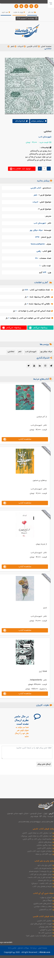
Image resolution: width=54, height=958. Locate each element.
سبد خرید (5, 12)
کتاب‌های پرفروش (45, 927)
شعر (12, 46)
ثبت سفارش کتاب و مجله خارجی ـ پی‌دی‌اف (36, 836)
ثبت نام (31, 12)
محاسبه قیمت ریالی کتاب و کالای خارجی (37, 839)
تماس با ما (12, 948)
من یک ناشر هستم (45, 880)
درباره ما (33, 948)
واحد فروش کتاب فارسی (43, 916)
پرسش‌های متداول (45, 842)
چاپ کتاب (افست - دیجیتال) (42, 883)
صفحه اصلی (46, 46)
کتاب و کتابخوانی (45, 909)
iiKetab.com (44, 952)
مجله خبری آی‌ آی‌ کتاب (43, 893)
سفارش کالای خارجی (44, 848)
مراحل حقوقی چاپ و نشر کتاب (41, 874)
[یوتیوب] (21, 6)
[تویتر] (16, 6)
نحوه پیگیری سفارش (44, 845)
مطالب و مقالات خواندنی (43, 906)
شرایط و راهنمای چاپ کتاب (42, 886)
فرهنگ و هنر (47, 900)
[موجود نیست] (28, 86)
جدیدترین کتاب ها (45, 933)
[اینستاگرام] (31, 6)
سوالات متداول (23, 948)
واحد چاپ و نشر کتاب (44, 861)
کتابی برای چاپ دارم (45, 865)
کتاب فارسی (32, 46)
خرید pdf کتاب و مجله (44, 854)
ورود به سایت (19, 12)
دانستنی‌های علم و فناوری (42, 903)
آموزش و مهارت (46, 897)
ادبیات (20, 46)
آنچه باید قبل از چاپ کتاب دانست (40, 877)
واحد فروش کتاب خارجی (43, 828)
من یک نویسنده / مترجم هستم (40, 871)
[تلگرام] (36, 6)
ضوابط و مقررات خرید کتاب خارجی (39, 851)
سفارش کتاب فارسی (44, 921)
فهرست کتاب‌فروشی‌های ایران (41, 924)
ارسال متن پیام (44, 764)
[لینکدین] (26, 6)
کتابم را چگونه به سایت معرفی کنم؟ (39, 936)
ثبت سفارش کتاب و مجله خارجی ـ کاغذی (37, 833)
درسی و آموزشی (46, 930)
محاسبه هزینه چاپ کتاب (43, 868)
